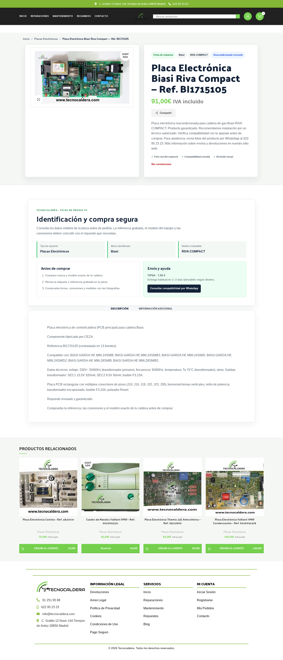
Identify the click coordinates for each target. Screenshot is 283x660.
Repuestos (150, 616)
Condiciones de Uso (104, 624)
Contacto (203, 616)
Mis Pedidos (205, 608)
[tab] (119, 308)
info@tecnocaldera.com (58, 614)
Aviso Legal (98, 600)
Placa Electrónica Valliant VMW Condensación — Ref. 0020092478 (234, 521)
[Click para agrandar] (38, 99)
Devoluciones (99, 592)
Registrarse (205, 600)
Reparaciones (153, 600)
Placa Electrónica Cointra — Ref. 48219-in (48, 519)
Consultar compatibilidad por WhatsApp (174, 288)
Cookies (95, 616)
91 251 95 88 (51, 600)
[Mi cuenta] (248, 16)
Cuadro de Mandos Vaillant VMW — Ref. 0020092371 (110, 521)
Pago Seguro (99, 632)
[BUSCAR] (238, 16)
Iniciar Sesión (206, 592)
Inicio (26, 38)
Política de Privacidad (105, 608)
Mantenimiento (153, 608)
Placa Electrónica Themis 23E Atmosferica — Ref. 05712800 (173, 521)
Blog (146, 624)
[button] (48, 548)
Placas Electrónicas (46, 38)
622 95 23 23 (50, 607)
